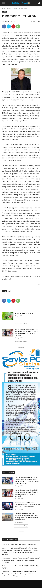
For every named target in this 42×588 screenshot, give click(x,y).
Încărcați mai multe (20, 324)
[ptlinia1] (21, 359)
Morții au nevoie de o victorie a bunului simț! (22, 544)
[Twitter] (9, 26)
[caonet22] (21, 418)
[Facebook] (4, 26)
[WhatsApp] (18, 26)
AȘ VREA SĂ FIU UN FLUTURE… (25, 313)
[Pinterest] (13, 26)
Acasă (4, 9)
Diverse (9, 9)
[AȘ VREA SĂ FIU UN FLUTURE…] (7, 316)
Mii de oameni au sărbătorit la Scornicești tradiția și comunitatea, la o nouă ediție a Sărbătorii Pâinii (27, 505)
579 (9, 291)
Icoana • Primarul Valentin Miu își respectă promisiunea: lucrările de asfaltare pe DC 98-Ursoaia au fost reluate (20, 560)
